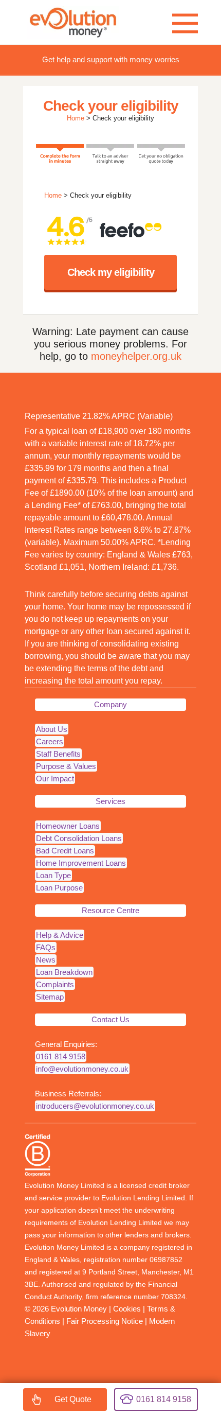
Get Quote (72, 1399)
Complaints (55, 984)
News (46, 959)
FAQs (46, 947)
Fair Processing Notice (104, 1321)
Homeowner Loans (68, 825)
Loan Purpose (59, 887)
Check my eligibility (110, 272)
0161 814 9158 (60, 1056)
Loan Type (53, 875)
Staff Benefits (58, 753)
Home (75, 118)
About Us (51, 729)
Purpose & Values (66, 766)
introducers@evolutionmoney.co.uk (95, 1106)
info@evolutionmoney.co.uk (82, 1068)
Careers (49, 741)
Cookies (127, 1308)
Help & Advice (59, 935)
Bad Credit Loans (65, 850)
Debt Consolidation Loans (79, 838)
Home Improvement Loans (81, 863)
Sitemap (50, 996)
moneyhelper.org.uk (136, 356)
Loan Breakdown (64, 972)
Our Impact (55, 778)
